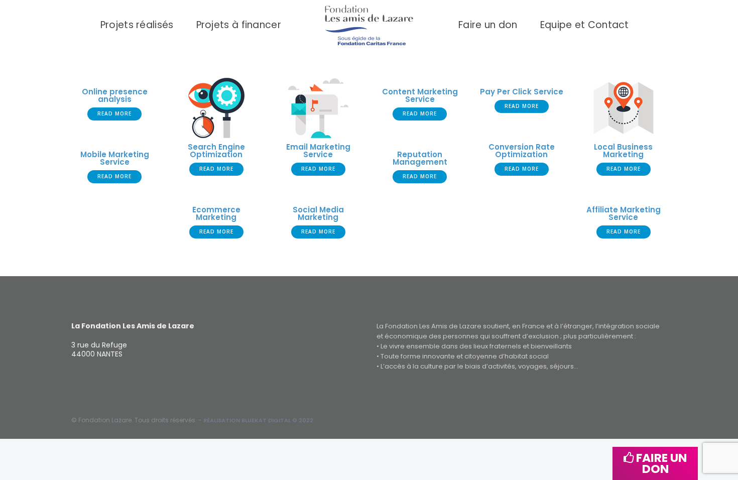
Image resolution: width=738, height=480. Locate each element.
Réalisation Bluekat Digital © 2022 (258, 420)
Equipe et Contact (584, 25)
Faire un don (488, 25)
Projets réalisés (137, 25)
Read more (114, 113)
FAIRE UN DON (660, 463)
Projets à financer (238, 25)
